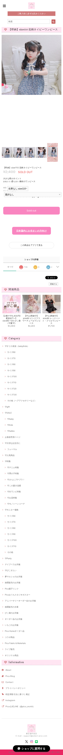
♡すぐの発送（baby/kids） (17, 346)
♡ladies (11, 431)
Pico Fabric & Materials (15, 643)
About (8, 670)
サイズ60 (11, 352)
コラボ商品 (10, 637)
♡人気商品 (10, 455)
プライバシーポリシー (15, 688)
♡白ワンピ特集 (14, 491)
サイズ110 (11, 382)
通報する (53, 284)
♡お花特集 (12, 498)
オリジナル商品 (11, 655)
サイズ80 (11, 364)
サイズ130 (12, 394)
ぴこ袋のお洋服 (11, 613)
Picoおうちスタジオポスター (17, 594)
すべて (10, 267)
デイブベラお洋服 (12, 564)
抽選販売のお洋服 (12, 582)
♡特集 (8, 461)
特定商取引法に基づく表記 (17, 694)
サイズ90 (11, 370)
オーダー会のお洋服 (13, 619)
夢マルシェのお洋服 (13, 576)
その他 (10, 552)
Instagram (10, 700)
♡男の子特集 (13, 473)
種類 (5, 188)
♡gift (7, 407)
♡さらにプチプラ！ (16, 479)
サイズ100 (12, 376)
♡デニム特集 (13, 467)
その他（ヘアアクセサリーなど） (21, 400)
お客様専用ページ (12, 437)
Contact (9, 682)
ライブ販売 (10, 649)
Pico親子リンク (12, 588)
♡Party (8, 558)
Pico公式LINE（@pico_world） (20, 706)
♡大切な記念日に (12, 443)
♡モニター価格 (11, 510)
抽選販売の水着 (11, 607)
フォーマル (12, 449)
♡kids (10, 425)
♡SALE (8, 413)
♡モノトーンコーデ (16, 504)
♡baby (10, 419)
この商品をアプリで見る (31, 245)
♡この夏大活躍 (14, 485)
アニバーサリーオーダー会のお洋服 (20, 600)
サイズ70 (11, 358)
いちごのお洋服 (11, 625)
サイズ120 (11, 388)
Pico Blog (10, 676)
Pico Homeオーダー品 (14, 631)
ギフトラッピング (10, 191)
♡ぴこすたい (10, 570)
